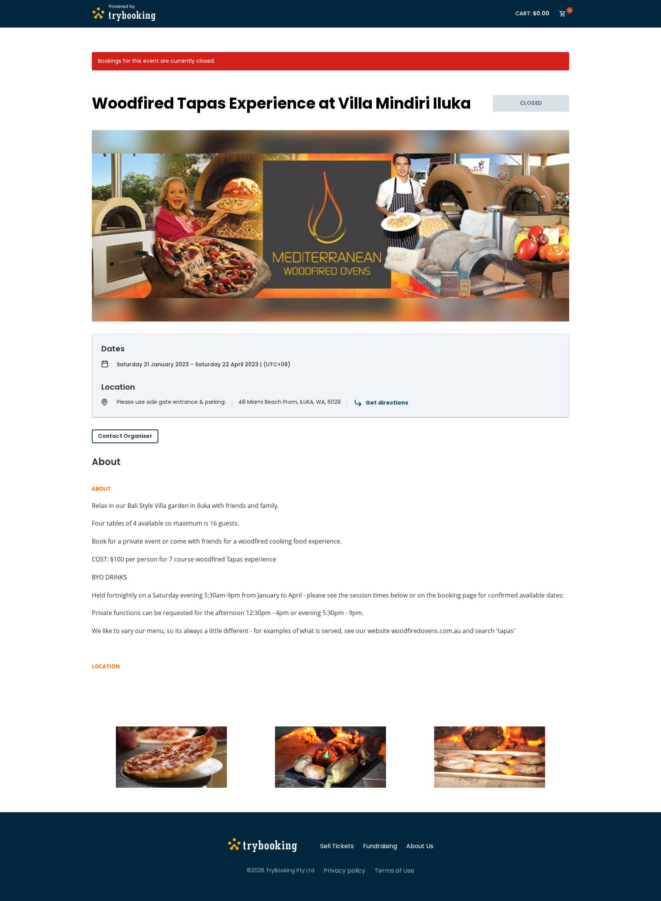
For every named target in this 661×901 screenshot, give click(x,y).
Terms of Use (394, 871)
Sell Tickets (337, 846)
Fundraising (380, 846)
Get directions (387, 402)
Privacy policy (344, 871)
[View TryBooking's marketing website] (262, 846)
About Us (419, 846)
